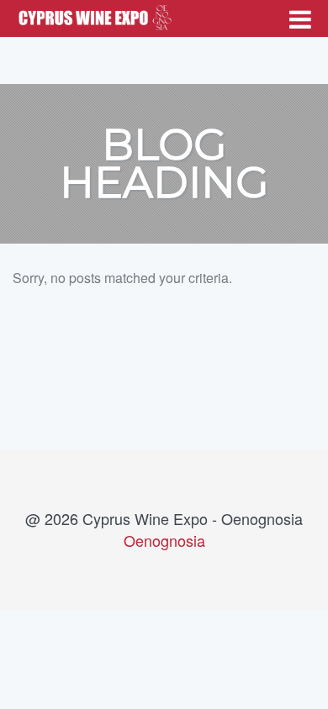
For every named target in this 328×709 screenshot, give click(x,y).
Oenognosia (164, 540)
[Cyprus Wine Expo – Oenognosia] (92, 14)
